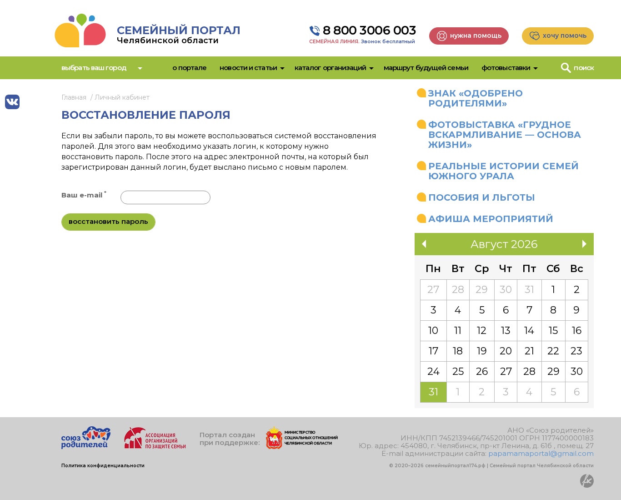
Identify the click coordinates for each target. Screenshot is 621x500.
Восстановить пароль (108, 221)
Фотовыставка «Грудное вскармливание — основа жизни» (504, 134)
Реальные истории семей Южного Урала (503, 171)
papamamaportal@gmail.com (541, 453)
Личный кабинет (122, 97)
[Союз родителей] (85, 446)
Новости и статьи (248, 67)
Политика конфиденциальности (103, 466)
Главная (73, 97)
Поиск (584, 67)
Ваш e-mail (83, 195)
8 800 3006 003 (369, 30)
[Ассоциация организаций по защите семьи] (155, 446)
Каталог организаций (330, 67)
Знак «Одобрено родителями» (475, 98)
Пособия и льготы (481, 197)
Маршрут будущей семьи (426, 67)
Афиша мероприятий (490, 218)
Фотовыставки (505, 67)
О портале (189, 67)
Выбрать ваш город (93, 67)
